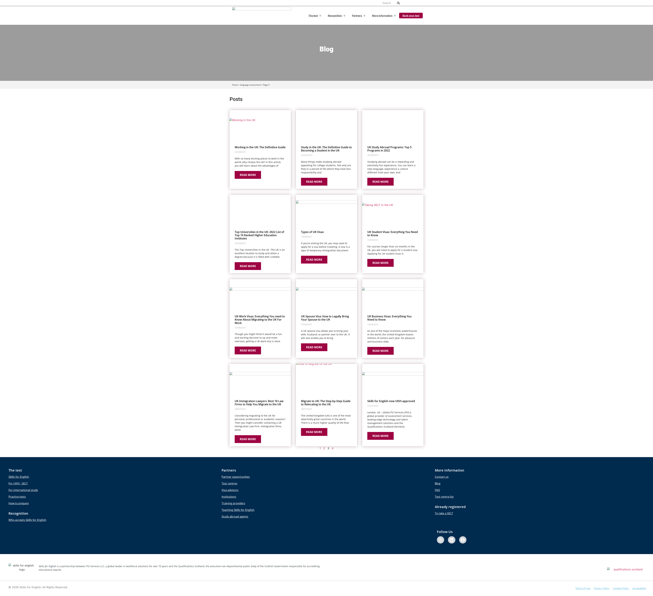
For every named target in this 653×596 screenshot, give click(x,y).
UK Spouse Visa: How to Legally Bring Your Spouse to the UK (325, 317)
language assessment (250, 84)
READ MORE (248, 175)
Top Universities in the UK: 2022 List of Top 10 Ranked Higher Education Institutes (259, 235)
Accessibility (639, 588)
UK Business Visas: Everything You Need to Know (389, 317)
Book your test (411, 15)
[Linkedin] (451, 540)
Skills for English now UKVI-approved (391, 401)
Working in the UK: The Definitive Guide (260, 147)
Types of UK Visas (312, 232)
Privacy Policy (601, 588)
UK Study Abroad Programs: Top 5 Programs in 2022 (389, 148)
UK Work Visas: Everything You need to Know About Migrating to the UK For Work (260, 319)
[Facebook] (462, 540)
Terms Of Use (582, 588)
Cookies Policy (621, 588)
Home (235, 84)
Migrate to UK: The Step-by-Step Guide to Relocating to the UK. (325, 402)
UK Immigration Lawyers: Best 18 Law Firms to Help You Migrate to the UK (259, 402)
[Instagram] (440, 540)
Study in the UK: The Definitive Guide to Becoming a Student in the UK (326, 148)
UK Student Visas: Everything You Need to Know (392, 233)
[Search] (398, 3)
